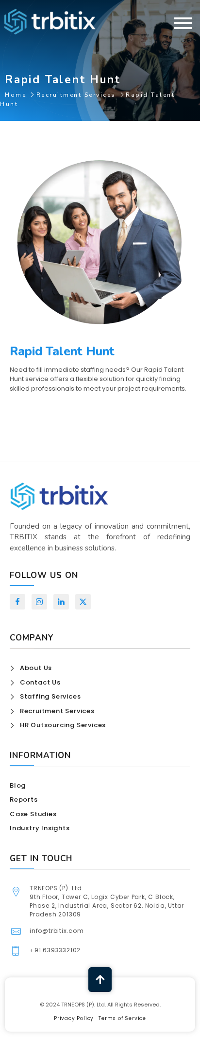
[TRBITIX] (50, 21)
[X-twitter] (83, 601)
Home (15, 95)
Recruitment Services (76, 95)
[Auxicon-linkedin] (61, 601)
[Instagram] (39, 601)
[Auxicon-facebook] (17, 601)
